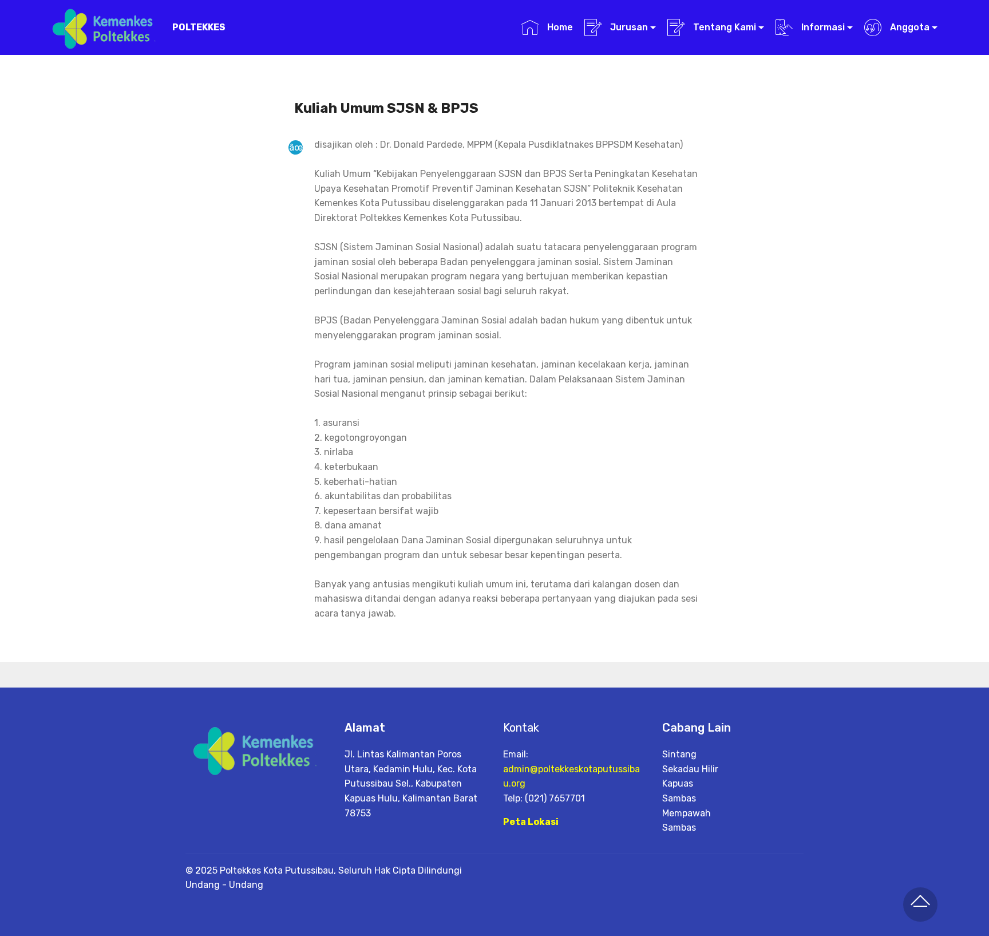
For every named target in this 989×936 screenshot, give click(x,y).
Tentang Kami (723, 27)
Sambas (679, 798)
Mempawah (686, 813)
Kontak (521, 727)
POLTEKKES (199, 27)
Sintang (679, 754)
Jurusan (628, 27)
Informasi (822, 27)
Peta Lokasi (531, 821)
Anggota (908, 27)
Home (558, 27)
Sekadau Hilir (690, 769)
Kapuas (677, 783)
